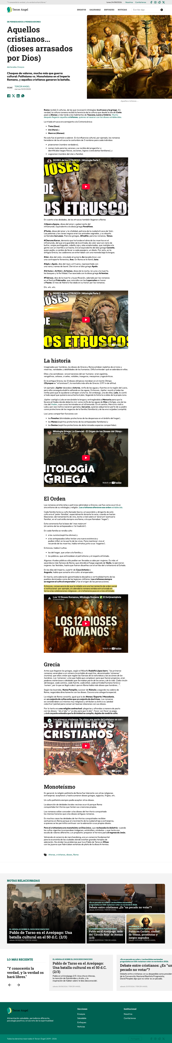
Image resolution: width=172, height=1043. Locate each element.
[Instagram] (155, 2)
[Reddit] (159, 2)
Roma (76, 854)
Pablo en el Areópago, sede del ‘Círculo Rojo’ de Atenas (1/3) (106, 934)
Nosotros (129, 2)
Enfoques (109, 10)
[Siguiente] (18, 985)
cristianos (60, 854)
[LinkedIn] (18, 96)
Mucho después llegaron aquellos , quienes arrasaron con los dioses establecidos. (83, 116)
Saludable (95, 10)
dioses (69, 854)
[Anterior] (9, 985)
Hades (54, 404)
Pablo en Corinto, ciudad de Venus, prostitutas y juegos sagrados (144, 934)
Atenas (51, 854)
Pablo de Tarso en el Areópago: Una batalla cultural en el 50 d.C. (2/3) (40, 934)
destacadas (12, 67)
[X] (163, 2)
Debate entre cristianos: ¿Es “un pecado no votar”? (120, 907)
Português (135, 1039)
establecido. (101, 507)
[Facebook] (151, 2)
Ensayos (81, 10)
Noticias (122, 10)
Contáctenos (140, 2)
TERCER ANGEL (22, 86)
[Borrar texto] (161, 10)
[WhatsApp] (23, 96)
